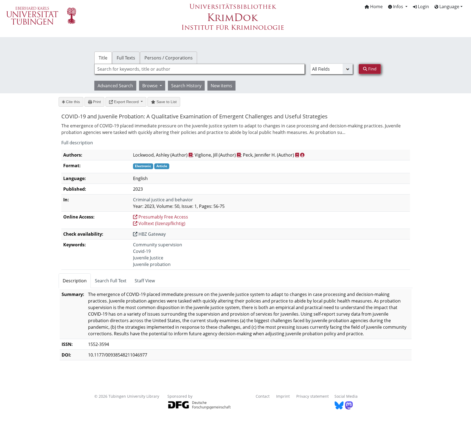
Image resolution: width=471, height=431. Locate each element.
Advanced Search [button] (115, 86)
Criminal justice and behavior (163, 200)
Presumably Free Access (162, 217)
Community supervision (157, 245)
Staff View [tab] (145, 281)
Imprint (283, 396)
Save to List (166, 102)
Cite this (72, 102)
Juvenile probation (152, 264)
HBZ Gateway (151, 234)
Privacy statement (312, 396)
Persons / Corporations (168, 58)
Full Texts (126, 58)
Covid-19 (142, 251)
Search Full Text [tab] (110, 281)
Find (371, 68)
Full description (77, 143)
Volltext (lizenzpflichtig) (161, 223)
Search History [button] (186, 86)
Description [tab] (75, 281)
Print (96, 102)
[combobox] (199, 69)
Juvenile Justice (148, 258)
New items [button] (221, 86)
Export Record (126, 102)
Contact (263, 396)
